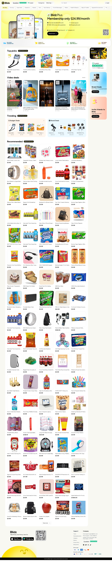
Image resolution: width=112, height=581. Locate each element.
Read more (52, 33)
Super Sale (19, 7)
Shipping (75, 538)
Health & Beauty (75, 7)
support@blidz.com (93, 533)
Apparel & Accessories (97, 7)
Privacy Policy (76, 542)
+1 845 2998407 (93, 535)
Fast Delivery (47, 7)
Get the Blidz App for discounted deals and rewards (56, 558)
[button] (14, 63)
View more (45, 523)
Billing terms (76, 544)
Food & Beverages (57, 7)
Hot (40, 7)
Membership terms (77, 536)
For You (5, 7)
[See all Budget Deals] (43, 120)
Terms (74, 533)
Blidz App (48, 3)
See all (83, 77)
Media (66, 7)
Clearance (27, 7)
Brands (34, 7)
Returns (75, 540)
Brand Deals (55, 120)
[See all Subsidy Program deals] (84, 120)
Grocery (12, 7)
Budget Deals (15, 120)
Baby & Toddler (85, 7)
